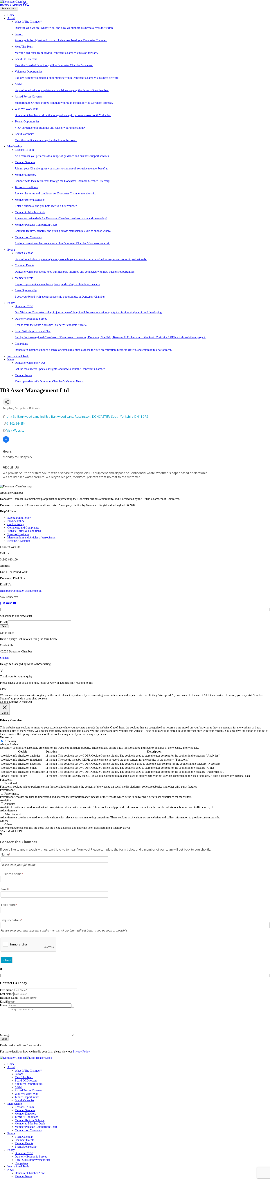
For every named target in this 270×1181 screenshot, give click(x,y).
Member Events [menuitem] (24, 1143)
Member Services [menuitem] (25, 1110)
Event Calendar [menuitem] (24, 1136)
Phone (4, 1005)
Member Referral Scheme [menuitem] (29, 1120)
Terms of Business (18, 534)
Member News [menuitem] (23, 1176)
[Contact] (27, 4)
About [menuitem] (11, 1067)
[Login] (24, 4)
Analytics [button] (5, 800)
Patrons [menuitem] (19, 1073)
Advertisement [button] (8, 810)
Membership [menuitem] (14, 1103)
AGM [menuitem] (18, 1087)
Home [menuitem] (11, 1064)
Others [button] (4, 820)
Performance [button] (7, 789)
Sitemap (4, 657)
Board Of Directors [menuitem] (26, 1080)
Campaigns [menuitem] (21, 1163)
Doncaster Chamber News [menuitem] (30, 1173)
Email (3, 622)
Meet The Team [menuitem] (24, 1077)
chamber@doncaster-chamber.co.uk (21, 590)
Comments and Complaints (23, 527)
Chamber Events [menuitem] (24, 1140)
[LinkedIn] (7, 603)
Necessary (10, 741)
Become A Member (18, 540)
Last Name (6, 993)
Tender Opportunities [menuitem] (27, 1097)
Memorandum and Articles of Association (31, 537)
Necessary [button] (6, 737)
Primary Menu (8, 8)
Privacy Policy (15, 520)
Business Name (9, 997)
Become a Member (11, 4)
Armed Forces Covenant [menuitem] (29, 1090)
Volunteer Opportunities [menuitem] (28, 1083)
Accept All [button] (25, 701)
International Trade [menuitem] (18, 1166)
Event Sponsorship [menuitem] (26, 1146)
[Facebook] (1, 603)
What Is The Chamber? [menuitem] (28, 1070)
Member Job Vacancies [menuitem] (28, 1130)
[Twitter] (4, 603)
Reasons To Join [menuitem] (24, 1106)
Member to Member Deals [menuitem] (30, 1123)
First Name (7, 990)
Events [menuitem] (11, 1133)
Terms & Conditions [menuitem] (26, 1116)
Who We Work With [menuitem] (26, 1093)
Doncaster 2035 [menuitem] (24, 1153)
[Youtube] (14, 603)
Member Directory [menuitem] (25, 1113)
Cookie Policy (15, 524)
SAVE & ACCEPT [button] (11, 831)
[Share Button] (7, 402)
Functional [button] (6, 779)
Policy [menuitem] (11, 1149)
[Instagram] (11, 603)
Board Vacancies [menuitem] (24, 1100)
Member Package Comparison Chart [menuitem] (36, 1126)
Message (5, 1035)
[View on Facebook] (6, 442)
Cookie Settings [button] (9, 701)
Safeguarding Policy (19, 517)
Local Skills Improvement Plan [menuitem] (33, 1159)
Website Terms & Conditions (24, 530)
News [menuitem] (10, 1169)
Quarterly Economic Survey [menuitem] (31, 1156)
